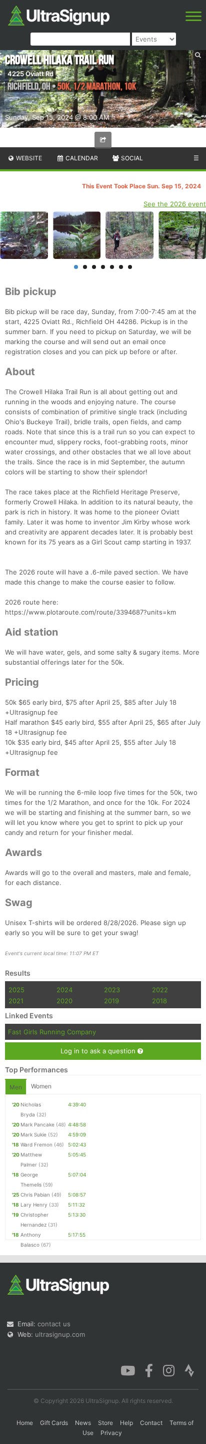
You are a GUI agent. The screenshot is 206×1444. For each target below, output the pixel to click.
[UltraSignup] (59, 14)
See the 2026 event (175, 204)
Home (24, 1422)
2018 (159, 1001)
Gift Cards (54, 1422)
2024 (64, 990)
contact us (54, 1324)
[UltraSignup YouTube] (127, 1370)
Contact (151, 1422)
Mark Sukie (33, 1134)
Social (131, 158)
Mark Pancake (37, 1124)
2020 (64, 1001)
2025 (16, 990)
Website (28, 158)
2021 (16, 1001)
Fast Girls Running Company (52, 1032)
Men (16, 1087)
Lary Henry (34, 1205)
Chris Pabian (35, 1195)
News (83, 1422)
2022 (160, 990)
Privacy (111, 1432)
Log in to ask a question (99, 1051)
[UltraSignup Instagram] (168, 1370)
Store (105, 1422)
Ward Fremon (36, 1144)
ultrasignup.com (60, 1334)
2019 (111, 1001)
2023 (112, 990)
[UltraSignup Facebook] (149, 1370)
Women (41, 1086)
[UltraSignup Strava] (189, 1370)
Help (126, 1422)
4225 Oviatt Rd (31, 74)
